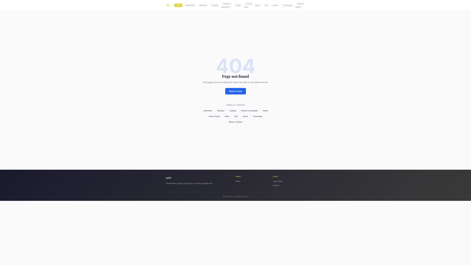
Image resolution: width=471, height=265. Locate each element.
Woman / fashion (299, 5)
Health (238, 5)
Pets (266, 5)
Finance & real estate (226, 5)
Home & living (248, 5)
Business (203, 5)
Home (178, 5)
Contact (276, 185)
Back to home (235, 91)
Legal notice (278, 181)
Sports (275, 5)
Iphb (168, 177)
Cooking (215, 5)
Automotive (190, 5)
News (257, 5)
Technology (287, 5)
